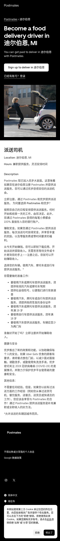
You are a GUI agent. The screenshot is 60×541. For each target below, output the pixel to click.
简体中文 (12, 495)
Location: (10, 157)
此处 (49, 519)
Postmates (11, 5)
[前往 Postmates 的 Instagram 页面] (6, 480)
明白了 (49, 532)
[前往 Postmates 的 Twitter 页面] (14, 480)
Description (11, 174)
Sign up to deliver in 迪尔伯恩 (26, 67)
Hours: (8, 164)
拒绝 (37, 532)
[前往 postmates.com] (30, 435)
